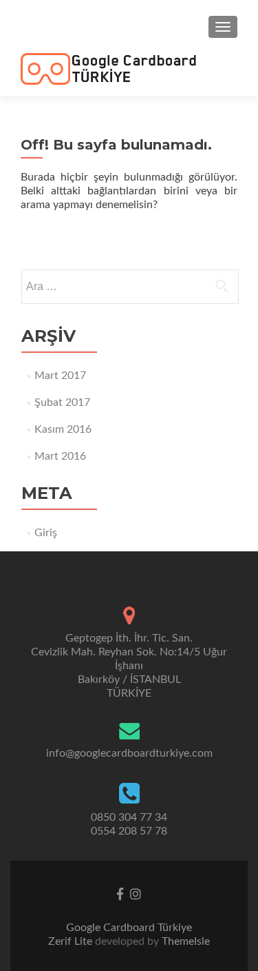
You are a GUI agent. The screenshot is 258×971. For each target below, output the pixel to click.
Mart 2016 (60, 456)
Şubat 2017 (62, 402)
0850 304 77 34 (129, 817)
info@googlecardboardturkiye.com (129, 753)
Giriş (45, 532)
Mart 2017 (60, 375)
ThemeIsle (186, 941)
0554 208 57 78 (129, 831)
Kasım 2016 (63, 429)
